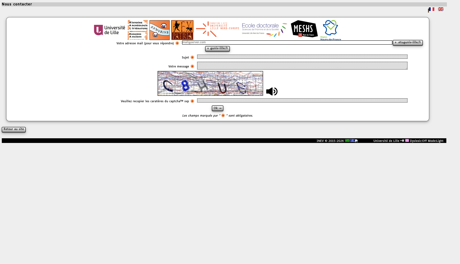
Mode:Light (435, 141)
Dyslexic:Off (418, 141)
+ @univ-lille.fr (217, 48)
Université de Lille (386, 141)
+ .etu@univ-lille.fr (408, 42)
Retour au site (14, 129)
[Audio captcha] (272, 91)
